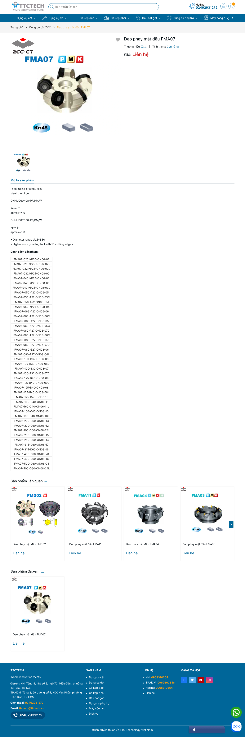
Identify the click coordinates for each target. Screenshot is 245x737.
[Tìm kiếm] (52, 6)
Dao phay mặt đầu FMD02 (29, 544)
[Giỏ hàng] (231, 6)
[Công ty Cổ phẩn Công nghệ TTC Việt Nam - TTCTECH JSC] (28, 6)
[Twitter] (192, 680)
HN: (157, 677)
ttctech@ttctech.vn (31, 708)
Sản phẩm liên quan (27, 481)
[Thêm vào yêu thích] (118, 39)
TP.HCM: (160, 682)
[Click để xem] (66, 91)
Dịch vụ (93, 713)
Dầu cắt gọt (149, 18)
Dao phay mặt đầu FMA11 (85, 544)
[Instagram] (209, 680)
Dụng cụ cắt (24, 18)
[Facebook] (184, 680)
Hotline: (159, 687)
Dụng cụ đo (56, 18)
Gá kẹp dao (87, 18)
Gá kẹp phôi (118, 18)
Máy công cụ (219, 18)
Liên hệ (150, 692)
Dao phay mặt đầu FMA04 (142, 544)
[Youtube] (201, 680)
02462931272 (206, 7)
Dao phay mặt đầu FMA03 (198, 544)
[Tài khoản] (223, 6)
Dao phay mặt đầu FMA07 (29, 634)
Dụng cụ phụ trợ (184, 18)
